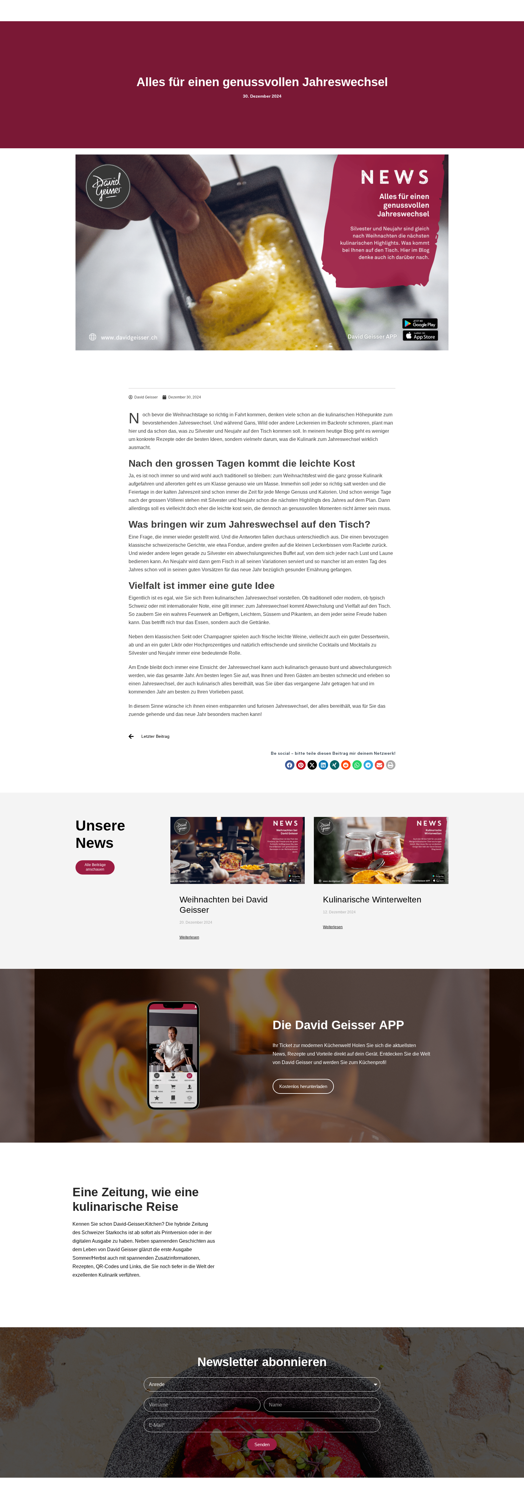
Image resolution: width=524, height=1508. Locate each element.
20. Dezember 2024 (196, 922)
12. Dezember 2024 (339, 912)
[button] (290, 765)
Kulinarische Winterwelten (372, 899)
